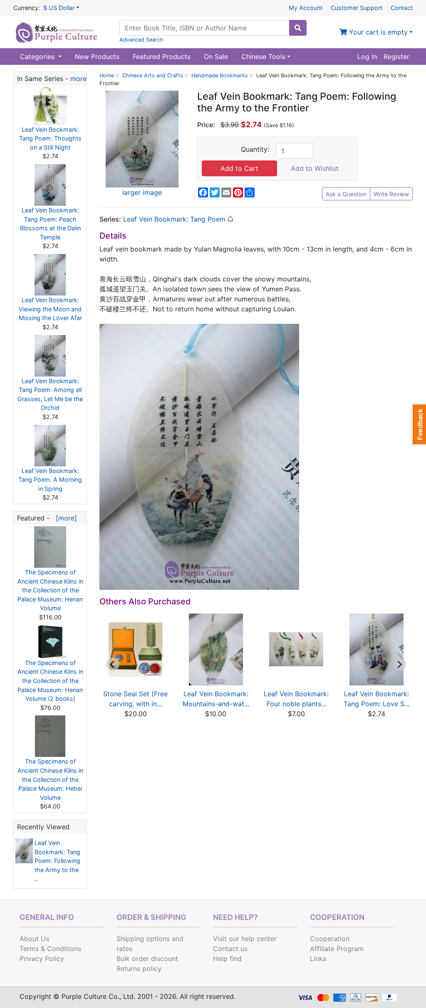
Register (396, 56)
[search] (298, 28)
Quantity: (255, 149)
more (78, 78)
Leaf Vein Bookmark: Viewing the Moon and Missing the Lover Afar (50, 308)
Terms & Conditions (50, 948)
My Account (305, 7)
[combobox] (204, 28)
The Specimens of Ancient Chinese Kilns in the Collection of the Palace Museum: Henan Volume (50, 590)
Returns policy (138, 968)
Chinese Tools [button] (263, 56)
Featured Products (162, 56)
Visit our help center (245, 938)
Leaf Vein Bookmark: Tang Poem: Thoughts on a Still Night (50, 138)
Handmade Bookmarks (219, 75)
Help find (227, 958)
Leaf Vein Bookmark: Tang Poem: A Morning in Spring (50, 479)
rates (124, 948)
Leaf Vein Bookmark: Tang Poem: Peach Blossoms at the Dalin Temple (50, 224)
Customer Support (356, 7)
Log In (367, 56)
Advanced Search (141, 40)
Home (106, 75)
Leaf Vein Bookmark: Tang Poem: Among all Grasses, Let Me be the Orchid (50, 394)
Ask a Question (346, 193)
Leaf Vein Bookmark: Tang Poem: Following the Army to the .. (57, 860)
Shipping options (143, 938)
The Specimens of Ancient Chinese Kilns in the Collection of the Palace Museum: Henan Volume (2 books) (50, 680)
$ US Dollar (58, 7)
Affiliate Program (337, 948)
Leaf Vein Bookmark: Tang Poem (174, 219)
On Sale (216, 56)
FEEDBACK (418, 424)
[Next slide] (399, 664)
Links (318, 958)
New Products (97, 56)
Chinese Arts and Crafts (152, 75)
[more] (64, 518)
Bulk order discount (147, 958)
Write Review (391, 193)
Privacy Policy (42, 958)
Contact (402, 7)
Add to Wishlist (315, 168)
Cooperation (329, 938)
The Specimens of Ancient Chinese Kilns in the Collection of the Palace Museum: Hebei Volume (50, 779)
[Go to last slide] (112, 664)
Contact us (230, 948)
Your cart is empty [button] (377, 32)
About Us (34, 938)
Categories (38, 56)
